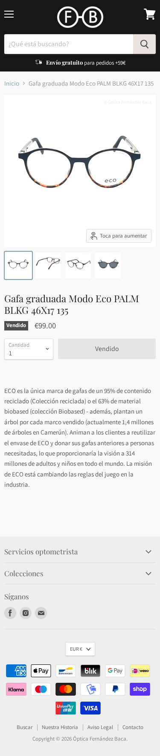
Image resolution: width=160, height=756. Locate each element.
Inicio (11, 83)
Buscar (24, 727)
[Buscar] (144, 44)
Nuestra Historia (60, 727)
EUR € (76, 649)
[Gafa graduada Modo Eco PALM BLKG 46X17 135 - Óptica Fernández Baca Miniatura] (18, 265)
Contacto (132, 727)
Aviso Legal (100, 727)
